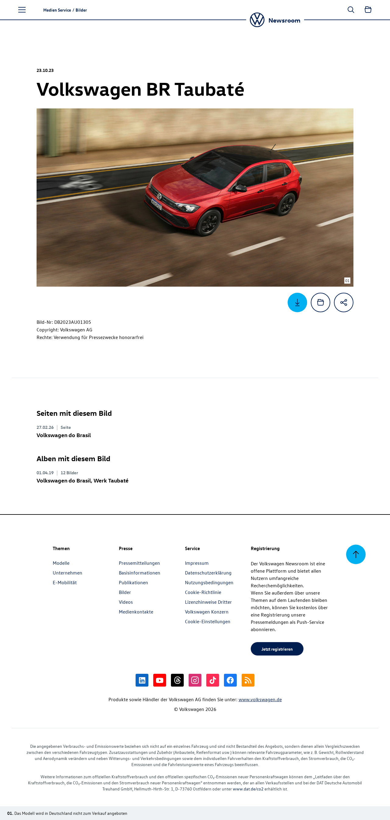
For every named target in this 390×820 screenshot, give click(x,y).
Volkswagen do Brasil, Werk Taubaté (83, 480)
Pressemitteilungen (139, 563)
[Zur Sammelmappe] (368, 9)
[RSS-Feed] (248, 680)
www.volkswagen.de (260, 699)
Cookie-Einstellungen (207, 621)
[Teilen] (343, 302)
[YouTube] (159, 680)
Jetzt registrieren (277, 649)
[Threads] (177, 680)
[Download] (297, 302)
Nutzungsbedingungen (209, 582)
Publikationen (133, 582)
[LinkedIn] (142, 680)
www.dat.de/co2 (248, 789)
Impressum (197, 563)
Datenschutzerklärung (208, 573)
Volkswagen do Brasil (64, 434)
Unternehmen (67, 573)
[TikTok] (212, 680)
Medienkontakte (136, 612)
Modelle (61, 563)
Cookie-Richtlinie (203, 592)
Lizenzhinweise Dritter (208, 602)
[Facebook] (230, 680)
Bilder (125, 592)
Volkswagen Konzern (207, 612)
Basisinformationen (139, 573)
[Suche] (351, 9)
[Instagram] (195, 680)
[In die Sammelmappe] (320, 302)
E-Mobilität (65, 582)
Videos (126, 602)
